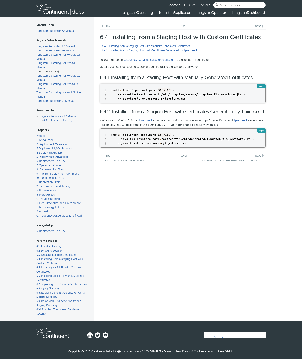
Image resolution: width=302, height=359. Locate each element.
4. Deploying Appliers (49, 152)
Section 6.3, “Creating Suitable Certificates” (149, 59)
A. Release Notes (46, 190)
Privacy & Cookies (193, 351)
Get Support (199, 5)
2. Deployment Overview (51, 144)
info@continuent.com (126, 351)
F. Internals (42, 211)
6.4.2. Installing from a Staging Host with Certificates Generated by (149, 50)
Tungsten (137, 12)
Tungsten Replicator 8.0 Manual (55, 46)
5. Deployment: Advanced (52, 157)
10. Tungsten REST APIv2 (50, 178)
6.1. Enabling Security (48, 246)
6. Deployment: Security (57, 120)
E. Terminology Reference (52, 207)
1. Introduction (45, 140)
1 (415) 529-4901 (151, 351)
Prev (107, 26)
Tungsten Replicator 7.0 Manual (55, 50)
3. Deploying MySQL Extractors (55, 148)
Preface (40, 136)
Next (258, 26)
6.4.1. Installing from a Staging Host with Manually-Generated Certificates (146, 46)
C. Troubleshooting (48, 198)
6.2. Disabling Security (49, 250)
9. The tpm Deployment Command (57, 173)
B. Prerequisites (45, 194)
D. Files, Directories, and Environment (58, 203)
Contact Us (176, 5)
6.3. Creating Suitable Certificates (56, 254)
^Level (183, 155)
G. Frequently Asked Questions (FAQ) (59, 215)
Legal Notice (214, 351)
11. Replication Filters (48, 182)
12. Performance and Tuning (53, 186)
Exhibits (229, 351)
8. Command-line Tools (50, 169)
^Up (182, 26)
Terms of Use (172, 351)
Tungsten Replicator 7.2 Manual (55, 31)
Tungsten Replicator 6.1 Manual (55, 101)
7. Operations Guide (48, 165)
